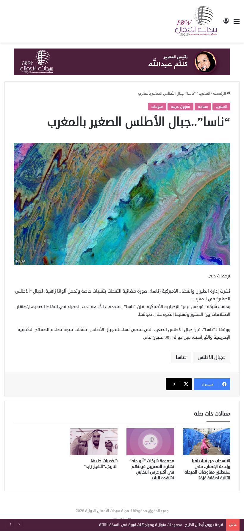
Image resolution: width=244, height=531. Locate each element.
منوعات (157, 106)
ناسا (180, 357)
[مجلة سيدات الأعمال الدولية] (196, 21)
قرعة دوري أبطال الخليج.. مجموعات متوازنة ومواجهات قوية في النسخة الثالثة (161, 524)
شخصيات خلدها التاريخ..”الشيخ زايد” (101, 463)
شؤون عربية (180, 106)
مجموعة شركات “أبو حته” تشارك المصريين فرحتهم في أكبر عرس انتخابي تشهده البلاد (151, 469)
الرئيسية (220, 93)
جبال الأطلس (210, 357)
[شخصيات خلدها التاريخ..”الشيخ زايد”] (94, 441)
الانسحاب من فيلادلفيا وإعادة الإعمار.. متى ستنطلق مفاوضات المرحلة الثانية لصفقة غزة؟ (207, 469)
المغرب (204, 93)
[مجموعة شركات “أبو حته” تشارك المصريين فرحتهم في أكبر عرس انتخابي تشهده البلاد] (150, 441)
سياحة (203, 106)
